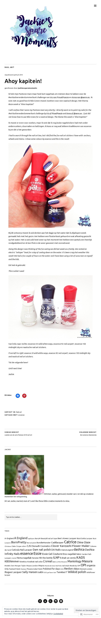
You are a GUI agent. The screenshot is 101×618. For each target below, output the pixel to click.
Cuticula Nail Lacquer (22, 549)
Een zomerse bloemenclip (87, 433)
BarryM (38, 538)
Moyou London (32, 566)
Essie (38, 553)
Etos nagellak (69, 554)
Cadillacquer (57, 542)
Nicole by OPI (75, 566)
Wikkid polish (77, 572)
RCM (62, 569)
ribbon (76, 568)
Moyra (41, 565)
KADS (80, 557)
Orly (7, 569)
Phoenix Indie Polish (34, 569)
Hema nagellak (24, 558)
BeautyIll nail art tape (49, 538)
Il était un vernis (68, 558)
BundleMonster (44, 542)
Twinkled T (62, 572)
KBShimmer (12, 561)
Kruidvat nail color (35, 561)
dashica (79, 549)
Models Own (9, 566)
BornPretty (18, 542)
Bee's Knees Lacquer (67, 538)
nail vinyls (65, 566)
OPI (83, 565)
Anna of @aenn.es (74, 113)
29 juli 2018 (18, 75)
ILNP (56, 557)
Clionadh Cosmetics (40, 546)
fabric (78, 554)
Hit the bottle (46, 558)
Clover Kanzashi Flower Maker (70, 545)
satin (40, 572)
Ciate (14, 546)
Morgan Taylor (20, 566)
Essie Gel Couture (52, 553)
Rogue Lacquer (13, 572)
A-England (9, 538)
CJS (29, 545)
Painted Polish (14, 569)
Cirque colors (21, 546)
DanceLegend (67, 550)
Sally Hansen (29, 572)
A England (20, 538)
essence (21, 415)
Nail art (9, 67)
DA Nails (56, 549)
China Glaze (83, 542)
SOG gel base (48, 572)
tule (54, 572)
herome (35, 558)
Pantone (23, 569)
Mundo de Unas (50, 566)
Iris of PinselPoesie (54, 113)
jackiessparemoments (27, 88)
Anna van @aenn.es (81, 97)
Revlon (68, 568)
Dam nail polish (42, 549)
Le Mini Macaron (61, 562)
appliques (31, 538)
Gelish (14, 558)
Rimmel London (86, 569)
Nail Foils (59, 566)
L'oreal (47, 561)
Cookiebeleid (58, 614)
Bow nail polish (31, 543)
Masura (87, 561)
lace (54, 562)
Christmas (8, 546)
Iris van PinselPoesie (59, 97)
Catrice (70, 542)
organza (91, 565)
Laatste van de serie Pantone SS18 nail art (18, 433)
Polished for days (51, 568)
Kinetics (23, 561)
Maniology (74, 561)
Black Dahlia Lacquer (84, 538)
